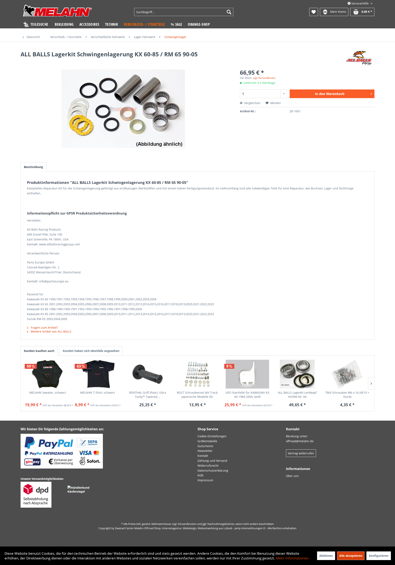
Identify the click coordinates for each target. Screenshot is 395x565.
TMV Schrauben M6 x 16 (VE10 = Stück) (347, 395)
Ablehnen (326, 556)
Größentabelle (207, 441)
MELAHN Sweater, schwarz (47, 392)
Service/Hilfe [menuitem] (360, 3)
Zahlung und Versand (212, 461)
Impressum (205, 480)
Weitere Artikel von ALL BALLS (50, 331)
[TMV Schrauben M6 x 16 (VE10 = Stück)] (347, 374)
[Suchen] (229, 12)
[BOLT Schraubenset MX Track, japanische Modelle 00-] (198, 374)
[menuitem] (183, 12)
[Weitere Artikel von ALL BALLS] (358, 58)
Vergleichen (251, 103)
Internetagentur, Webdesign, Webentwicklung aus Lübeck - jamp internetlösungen (212, 528)
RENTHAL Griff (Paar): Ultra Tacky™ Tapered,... (147, 395)
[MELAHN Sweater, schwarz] (48, 374)
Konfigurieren (378, 556)
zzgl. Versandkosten (264, 78)
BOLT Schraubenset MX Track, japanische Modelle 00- (197, 395)
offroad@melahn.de (300, 441)
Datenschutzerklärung (213, 470)
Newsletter (205, 451)
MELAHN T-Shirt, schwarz (97, 392)
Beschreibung (33, 167)
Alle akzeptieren (350, 556)
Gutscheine (205, 446)
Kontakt (203, 456)
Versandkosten (187, 524)
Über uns (292, 476)
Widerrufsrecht (208, 466)
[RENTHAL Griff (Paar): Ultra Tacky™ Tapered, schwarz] (148, 374)
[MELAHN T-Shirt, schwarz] (98, 374)
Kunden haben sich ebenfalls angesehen (91, 351)
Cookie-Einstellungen (212, 436)
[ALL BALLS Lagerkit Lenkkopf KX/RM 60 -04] (297, 374)
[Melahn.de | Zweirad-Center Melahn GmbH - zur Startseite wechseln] (58, 12)
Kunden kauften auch (39, 351)
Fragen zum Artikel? (44, 327)
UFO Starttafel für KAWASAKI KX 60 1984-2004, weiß (247, 395)
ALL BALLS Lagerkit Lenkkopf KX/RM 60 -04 (297, 395)
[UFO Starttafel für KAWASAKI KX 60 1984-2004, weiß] (247, 374)
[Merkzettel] (313, 12)
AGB (200, 475)
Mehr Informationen (292, 558)
